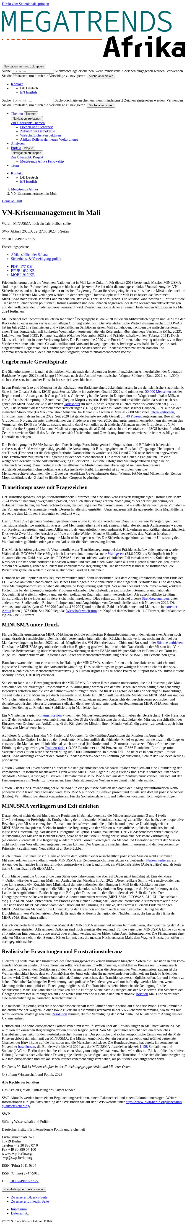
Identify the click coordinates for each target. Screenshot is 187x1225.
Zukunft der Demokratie (37, 131)
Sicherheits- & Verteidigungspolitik (36, 259)
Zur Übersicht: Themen (28, 123)
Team (15, 165)
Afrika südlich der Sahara (29, 255)
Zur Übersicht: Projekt (27, 157)
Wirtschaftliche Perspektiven (40, 135)
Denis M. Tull (12, 201)
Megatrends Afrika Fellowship (42, 161)
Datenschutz (20, 1213)
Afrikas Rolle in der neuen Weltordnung (49, 139)
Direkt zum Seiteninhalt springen (25, 4)
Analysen (18, 143)
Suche (7, 71)
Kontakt (17, 84)
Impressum (19, 1209)
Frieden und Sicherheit (36, 127)
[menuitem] (98, 1209)
